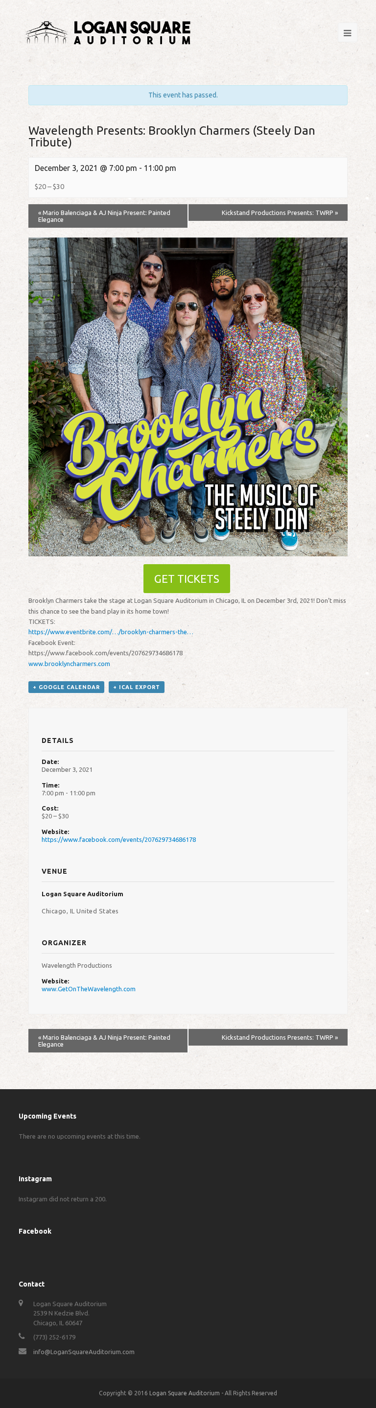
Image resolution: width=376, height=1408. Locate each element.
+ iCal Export (136, 687)
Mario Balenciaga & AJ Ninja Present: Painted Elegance (104, 216)
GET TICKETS (186, 579)
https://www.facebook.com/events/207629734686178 (119, 839)
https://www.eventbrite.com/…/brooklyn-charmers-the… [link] (110, 631)
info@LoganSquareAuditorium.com (84, 1351)
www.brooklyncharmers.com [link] (69, 663)
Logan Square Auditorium (184, 1393)
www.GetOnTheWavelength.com (89, 988)
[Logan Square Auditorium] (108, 31)
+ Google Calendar (66, 687)
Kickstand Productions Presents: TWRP (280, 212)
